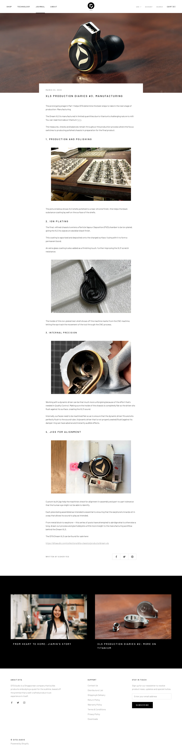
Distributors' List (95, 690)
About (53, 7)
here (79, 120)
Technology (23, 7)
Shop (9, 7)
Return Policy (94, 700)
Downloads (93, 719)
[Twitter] (18, 702)
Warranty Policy (95, 704)
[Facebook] (12, 702)
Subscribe (142, 705)
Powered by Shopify (20, 743)
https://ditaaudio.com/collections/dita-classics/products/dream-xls (77, 543)
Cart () (171, 7)
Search (159, 7)
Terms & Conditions (97, 709)
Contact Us (93, 685)
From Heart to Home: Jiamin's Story (42, 643)
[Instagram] (24, 702)
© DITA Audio (18, 740)
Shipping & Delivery (96, 695)
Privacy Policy (94, 714)
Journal (40, 7)
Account (149, 7)
